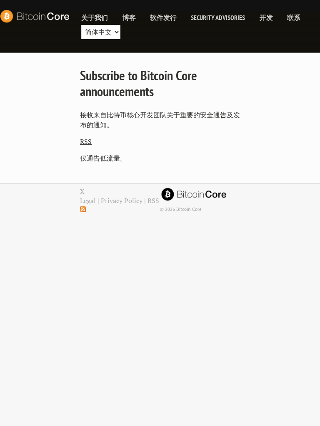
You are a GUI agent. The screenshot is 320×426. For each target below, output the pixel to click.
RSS (86, 141)
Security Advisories (218, 17)
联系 (293, 17)
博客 (129, 17)
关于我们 (94, 17)
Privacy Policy (121, 200)
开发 (266, 17)
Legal (88, 200)
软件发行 (163, 17)
